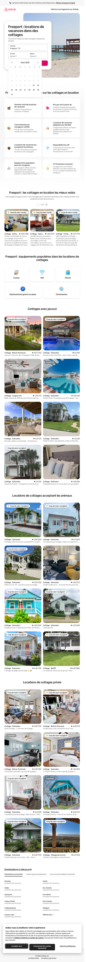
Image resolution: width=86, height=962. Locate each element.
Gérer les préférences (68, 946)
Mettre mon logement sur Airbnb (64, 9)
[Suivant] (46, 204)
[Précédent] (38, 204)
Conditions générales (48, 958)
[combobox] (28, 48)
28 (29, 90)
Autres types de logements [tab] (36, 874)
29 (34, 90)
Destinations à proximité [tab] (13, 874)
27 (25, 90)
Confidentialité (33, 958)
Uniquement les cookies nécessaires (42, 947)
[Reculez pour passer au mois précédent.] (12, 62)
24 (12, 90)
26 (21, 90)
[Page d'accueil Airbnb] (10, 9)
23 (38, 85)
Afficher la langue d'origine (65, 3)
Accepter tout (16, 946)
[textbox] (18, 56)
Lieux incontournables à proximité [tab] (62, 874)
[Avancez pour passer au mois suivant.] (38, 62)
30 (38, 90)
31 (12, 94)
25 (16, 90)
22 (34, 85)
